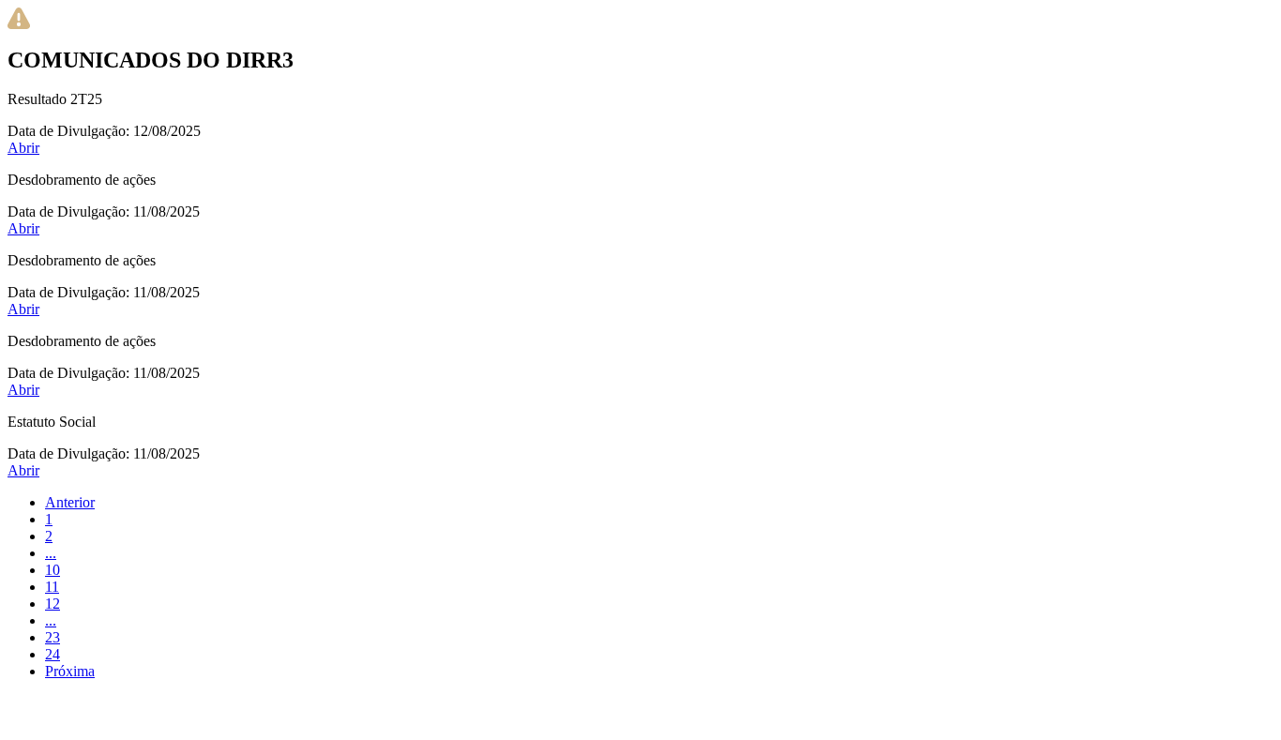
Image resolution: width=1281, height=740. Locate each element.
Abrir (23, 148)
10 (52, 570)
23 (52, 637)
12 (52, 604)
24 (52, 654)
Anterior (70, 502)
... (50, 553)
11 (52, 587)
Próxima (70, 671)
